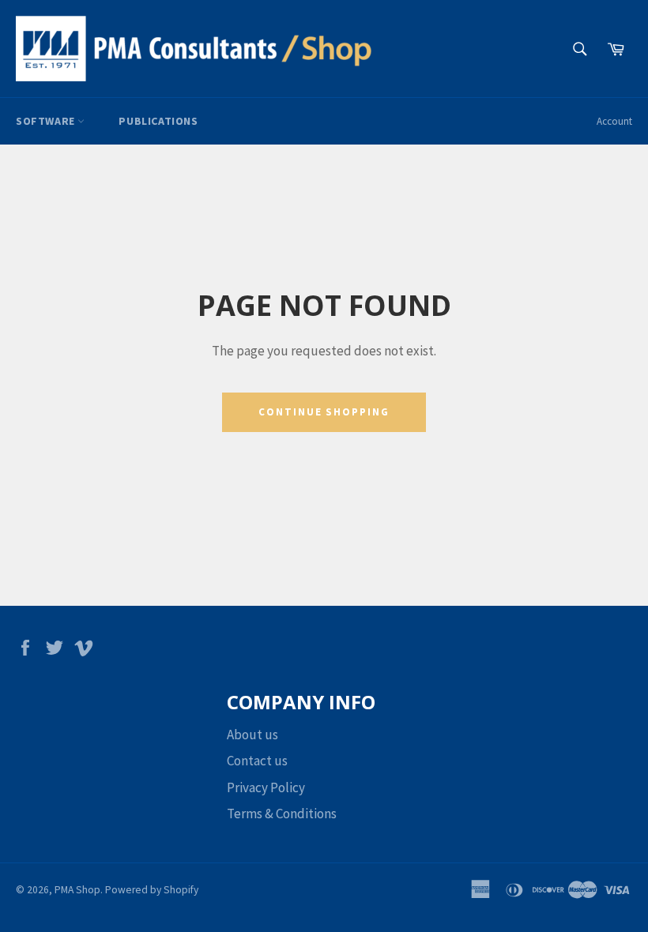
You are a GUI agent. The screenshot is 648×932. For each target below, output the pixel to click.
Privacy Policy (266, 787)
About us (252, 734)
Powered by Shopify (151, 889)
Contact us (257, 760)
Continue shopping (324, 412)
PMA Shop (77, 889)
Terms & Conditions (282, 813)
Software (46, 121)
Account (614, 121)
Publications (158, 121)
